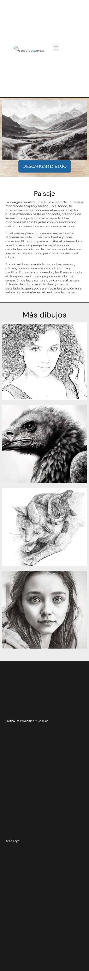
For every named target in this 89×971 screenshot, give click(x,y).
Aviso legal (12, 841)
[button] (55, 47)
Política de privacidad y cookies (26, 721)
